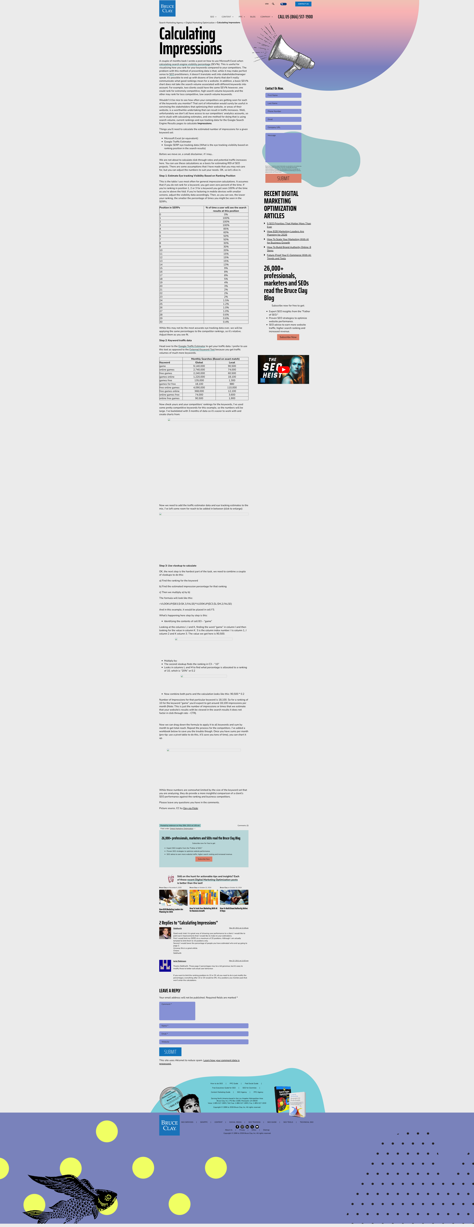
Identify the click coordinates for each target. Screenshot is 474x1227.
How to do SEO (216, 1083)
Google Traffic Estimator (191, 346)
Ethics (254, 1130)
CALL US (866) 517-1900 (295, 16)
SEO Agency (242, 1092)
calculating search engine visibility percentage (184, 64)
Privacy (242, 1130)
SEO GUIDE (271, 1122)
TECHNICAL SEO (306, 1122)
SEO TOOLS (288, 1122)
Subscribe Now (204, 859)
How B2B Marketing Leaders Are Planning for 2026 (171, 910)
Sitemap (266, 1130)
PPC (241, 16)
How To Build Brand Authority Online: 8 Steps (234, 909)
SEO (212, 16)
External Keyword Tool (202, 349)
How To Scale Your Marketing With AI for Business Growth (203, 909)
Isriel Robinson (179, 961)
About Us (228, 1130)
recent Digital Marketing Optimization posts (212, 879)
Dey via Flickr (190, 808)
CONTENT (226, 16)
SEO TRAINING (254, 1122)
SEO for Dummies (250, 1088)
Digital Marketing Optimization (181, 828)
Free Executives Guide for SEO (224, 1088)
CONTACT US (303, 4)
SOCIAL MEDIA (235, 1122)
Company (265, 16)
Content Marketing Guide (220, 1092)
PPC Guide (234, 1083)
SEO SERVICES (187, 1122)
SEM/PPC (204, 1122)
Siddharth (177, 928)
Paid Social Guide (251, 1083)
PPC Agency (258, 1092)
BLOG (253, 16)
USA (267, 4)
